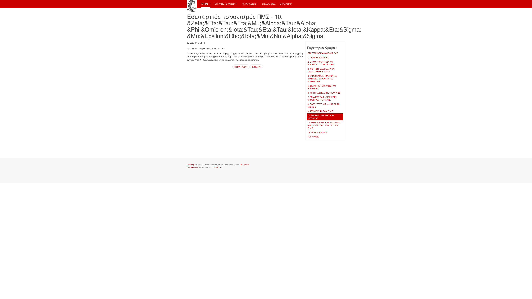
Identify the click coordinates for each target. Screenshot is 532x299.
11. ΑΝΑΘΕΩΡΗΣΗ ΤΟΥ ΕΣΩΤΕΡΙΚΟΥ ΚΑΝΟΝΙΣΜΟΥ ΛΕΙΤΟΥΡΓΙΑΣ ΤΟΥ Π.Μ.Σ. (325, 125)
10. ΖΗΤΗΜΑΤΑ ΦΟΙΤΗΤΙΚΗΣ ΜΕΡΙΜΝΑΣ (321, 117)
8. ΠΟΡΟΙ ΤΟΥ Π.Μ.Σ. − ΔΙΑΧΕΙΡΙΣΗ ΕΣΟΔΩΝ (324, 105)
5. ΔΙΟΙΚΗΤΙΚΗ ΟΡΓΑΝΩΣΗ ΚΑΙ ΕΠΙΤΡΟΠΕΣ (322, 87)
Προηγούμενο (241, 66)
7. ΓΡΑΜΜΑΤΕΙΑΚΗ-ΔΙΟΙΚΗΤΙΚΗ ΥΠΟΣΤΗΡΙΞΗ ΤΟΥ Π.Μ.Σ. (322, 98)
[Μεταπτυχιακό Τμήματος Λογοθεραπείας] (192, 4)
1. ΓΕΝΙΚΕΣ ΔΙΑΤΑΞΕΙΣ (318, 57)
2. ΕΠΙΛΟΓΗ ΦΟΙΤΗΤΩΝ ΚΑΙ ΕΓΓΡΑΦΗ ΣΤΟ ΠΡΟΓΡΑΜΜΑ (321, 63)
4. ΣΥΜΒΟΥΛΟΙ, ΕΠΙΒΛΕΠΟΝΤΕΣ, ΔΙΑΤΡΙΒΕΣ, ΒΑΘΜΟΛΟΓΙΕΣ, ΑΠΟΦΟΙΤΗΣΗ (322, 78)
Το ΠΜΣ (205, 3)
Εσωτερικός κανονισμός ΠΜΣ (323, 53)
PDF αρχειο (313, 136)
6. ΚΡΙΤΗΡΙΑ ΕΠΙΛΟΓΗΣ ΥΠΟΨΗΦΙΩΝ (324, 92)
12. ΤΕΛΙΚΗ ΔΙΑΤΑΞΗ (317, 132)
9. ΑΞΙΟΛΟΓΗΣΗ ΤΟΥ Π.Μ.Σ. (320, 111)
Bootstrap (190, 164)
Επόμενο (256, 66)
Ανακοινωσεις (249, 3)
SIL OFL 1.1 (217, 167)
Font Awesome (192, 167)
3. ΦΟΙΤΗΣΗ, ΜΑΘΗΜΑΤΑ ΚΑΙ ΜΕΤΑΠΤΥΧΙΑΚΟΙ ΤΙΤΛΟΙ (321, 70)
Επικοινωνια (286, 3)
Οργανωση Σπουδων (225, 3)
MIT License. (244, 164)
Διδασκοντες (268, 3)
